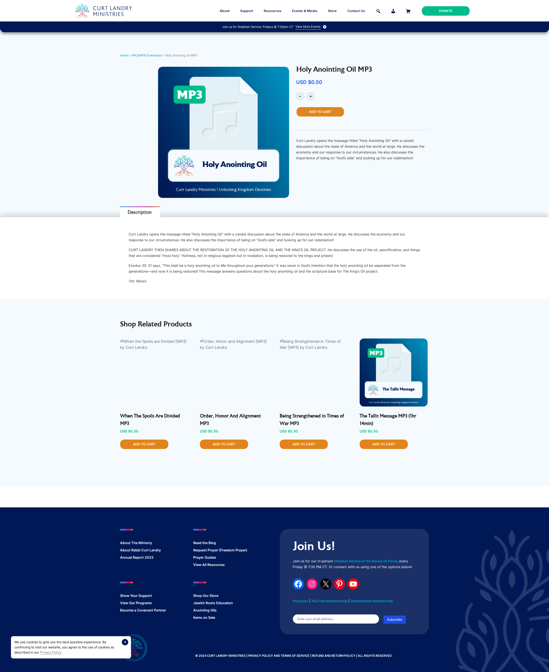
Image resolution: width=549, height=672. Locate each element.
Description (140, 212)
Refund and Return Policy (333, 655)
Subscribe (394, 619)
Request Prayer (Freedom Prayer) (220, 550)
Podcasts (300, 601)
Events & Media (304, 11)
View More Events (308, 26)
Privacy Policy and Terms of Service (278, 655)
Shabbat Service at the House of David (365, 561)
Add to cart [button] (144, 444)
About (224, 11)
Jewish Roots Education (213, 603)
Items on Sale (204, 617)
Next (295, 132)
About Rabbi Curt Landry (140, 550)
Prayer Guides (204, 557)
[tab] (139, 212)
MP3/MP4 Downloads (147, 55)
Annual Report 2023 (136, 557)
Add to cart (320, 112)
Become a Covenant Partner (143, 610)
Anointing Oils (205, 610)
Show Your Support (136, 595)
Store (332, 11)
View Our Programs (136, 603)
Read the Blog (204, 543)
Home (124, 55)
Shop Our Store (205, 595)
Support (246, 11)
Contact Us (356, 11)
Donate (445, 11)
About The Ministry (136, 543)
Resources (272, 11)
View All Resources (209, 565)
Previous (151, 132)
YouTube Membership (329, 601)
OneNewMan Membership (371, 601)
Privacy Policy (50, 652)
